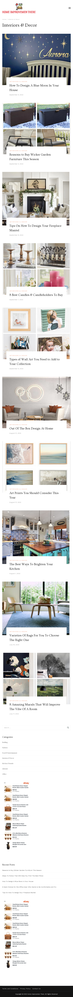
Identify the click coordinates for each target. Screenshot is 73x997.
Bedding (5, 742)
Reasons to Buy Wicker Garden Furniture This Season (22, 870)
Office (4, 774)
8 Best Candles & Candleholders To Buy (36, 295)
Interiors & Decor (18, 81)
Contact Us (36, 988)
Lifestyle (5, 769)
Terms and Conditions (10, 988)
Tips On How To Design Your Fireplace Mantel (19, 892)
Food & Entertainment (9, 753)
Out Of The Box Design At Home (31, 428)
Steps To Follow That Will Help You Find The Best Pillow (22, 876)
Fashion (5, 748)
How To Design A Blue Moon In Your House (17, 881)
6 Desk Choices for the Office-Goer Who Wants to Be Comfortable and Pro (29, 887)
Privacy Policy (25, 988)
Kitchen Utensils (7, 763)
